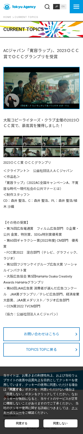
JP (56, 6)
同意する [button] (21, 423)
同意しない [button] (60, 423)
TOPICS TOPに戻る (41, 349)
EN (63, 6)
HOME (7, 17)
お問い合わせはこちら (41, 334)
